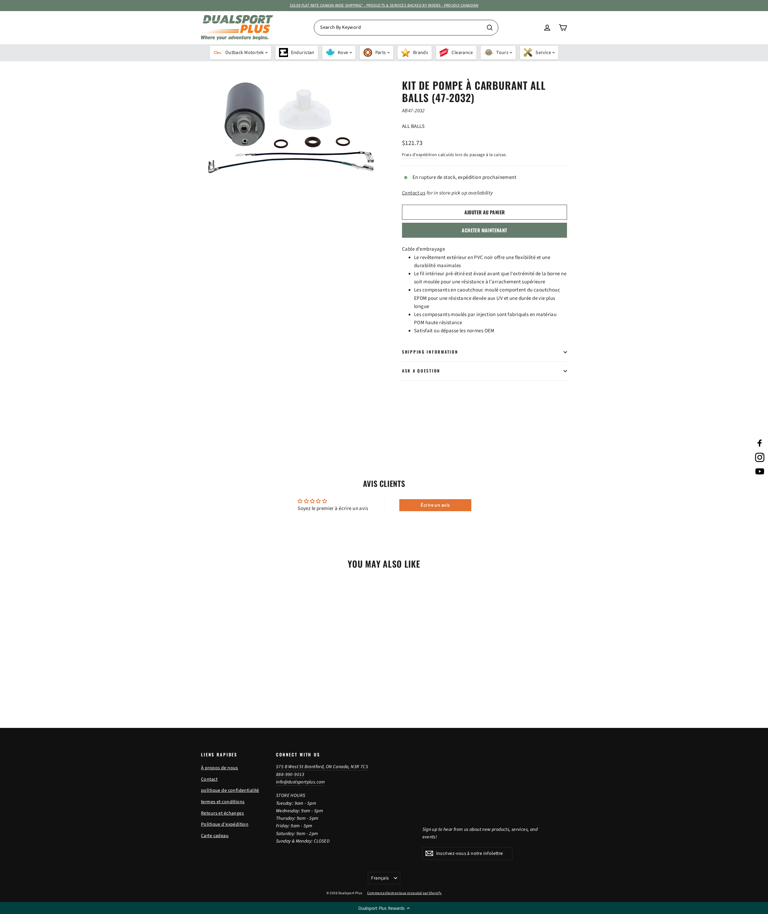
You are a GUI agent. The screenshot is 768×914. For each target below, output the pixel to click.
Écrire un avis (435, 505)
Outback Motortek (244, 52)
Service (543, 52)
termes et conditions (223, 801)
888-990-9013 (290, 774)
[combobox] (406, 27)
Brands (420, 52)
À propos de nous (219, 768)
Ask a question (421, 371)
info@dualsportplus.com (300, 782)
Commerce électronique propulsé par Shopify (404, 893)
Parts (380, 52)
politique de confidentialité (230, 790)
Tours (502, 52)
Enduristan (302, 52)
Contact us (413, 193)
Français (380, 878)
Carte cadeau (215, 835)
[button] (384, 908)
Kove (343, 52)
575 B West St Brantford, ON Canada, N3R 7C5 (322, 766)
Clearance (462, 52)
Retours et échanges (222, 813)
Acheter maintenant (484, 230)
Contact (209, 779)
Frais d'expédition (419, 155)
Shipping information (430, 352)
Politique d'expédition (224, 824)
